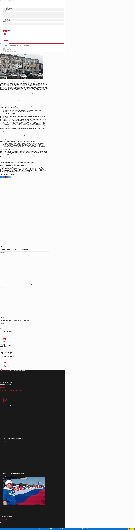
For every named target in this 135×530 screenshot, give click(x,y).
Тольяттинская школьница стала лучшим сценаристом (15, 320)
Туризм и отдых (5, 40)
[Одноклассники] (2, 177)
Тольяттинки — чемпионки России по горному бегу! (14, 213)
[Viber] (7, 177)
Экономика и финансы (7, 27)
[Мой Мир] (4, 177)
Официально (5, 398)
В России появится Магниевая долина (9, 51)
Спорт (4, 39)
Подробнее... (89, 528)
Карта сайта (2, 388)
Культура (4, 37)
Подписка (4, 400)
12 (3, 364)
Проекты (4, 33)
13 (4, 364)
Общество (4, 34)
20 (4, 365)
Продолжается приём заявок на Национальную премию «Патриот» (18, 284)
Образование (5, 35)
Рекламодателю (5, 399)
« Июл (1, 369)
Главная (4, 48)
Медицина (4, 36)
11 (2, 364)
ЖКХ (3, 32)
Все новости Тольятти (7, 49)
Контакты (4, 402)
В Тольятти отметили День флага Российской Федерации (15, 249)
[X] (5, 177)
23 (8, 365)
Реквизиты (4, 401)
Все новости (2, 387)
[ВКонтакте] (1, 177)
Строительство (5, 31)
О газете (4, 397)
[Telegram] (10, 177)
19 (3, 365)
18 (2, 365)
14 (5, 364)
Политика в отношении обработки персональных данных (10, 390)
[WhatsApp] (8, 177)
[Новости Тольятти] (8, 2)
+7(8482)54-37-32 (5, 517)
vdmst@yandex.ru (3, 519)
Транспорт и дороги (6, 30)
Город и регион (5, 29)
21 (5, 365)
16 (8, 364)
